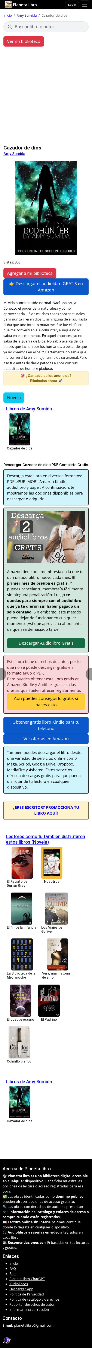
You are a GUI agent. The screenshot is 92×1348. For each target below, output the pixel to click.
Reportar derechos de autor (32, 1304)
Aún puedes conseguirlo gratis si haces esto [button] (46, 701)
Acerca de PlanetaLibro (27, 1168)
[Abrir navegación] (84, 4)
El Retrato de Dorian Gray (17, 884)
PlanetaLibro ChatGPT (27, 1278)
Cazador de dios (20, 448)
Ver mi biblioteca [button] (23, 41)
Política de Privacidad (26, 1294)
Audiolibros (18, 1284)
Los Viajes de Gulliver (51, 929)
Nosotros (51, 882)
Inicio (7, 15)
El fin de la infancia (21, 927)
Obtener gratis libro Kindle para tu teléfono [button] (46, 725)
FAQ (12, 1268)
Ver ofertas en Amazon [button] (46, 739)
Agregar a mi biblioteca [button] (30, 273)
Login (72, 5)
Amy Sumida (27, 15)
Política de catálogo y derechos (34, 1299)
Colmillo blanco (19, 1061)
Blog (12, 1273)
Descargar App (21, 1289)
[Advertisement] (46, 97)
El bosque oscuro (20, 1019)
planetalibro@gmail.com (33, 1325)
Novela (14, 397)
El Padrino (49, 1019)
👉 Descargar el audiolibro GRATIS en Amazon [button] (46, 287)
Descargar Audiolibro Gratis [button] (46, 643)
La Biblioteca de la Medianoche (21, 975)
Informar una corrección (29, 1309)
